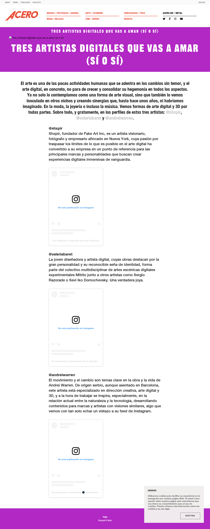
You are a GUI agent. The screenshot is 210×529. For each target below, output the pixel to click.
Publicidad (25, 2)
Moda (50, 18)
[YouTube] (181, 18)
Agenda (74, 13)
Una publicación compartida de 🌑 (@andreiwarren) (76, 492)
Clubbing (98, 13)
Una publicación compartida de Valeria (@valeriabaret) (78, 361)
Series (95, 18)
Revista (128, 18)
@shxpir (173, 112)
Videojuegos (131, 13)
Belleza (59, 18)
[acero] (21, 16)
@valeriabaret (88, 118)
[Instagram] (175, 18)
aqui (167, 508)
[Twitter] (164, 18)
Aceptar (190, 516)
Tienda (15, 2)
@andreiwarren (119, 118)
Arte (88, 13)
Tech (142, 13)
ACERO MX (168, 13)
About (7, 2)
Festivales (62, 13)
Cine (87, 18)
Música (51, 13)
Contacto (36, 2)
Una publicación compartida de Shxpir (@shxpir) (75, 240)
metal (179, 13)
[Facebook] (169, 18)
